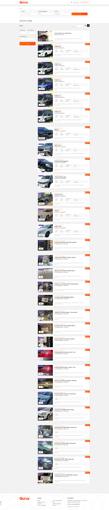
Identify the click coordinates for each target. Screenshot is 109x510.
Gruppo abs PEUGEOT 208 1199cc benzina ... (66, 242)
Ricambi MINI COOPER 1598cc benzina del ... (66, 427)
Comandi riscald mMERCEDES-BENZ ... (64, 297)
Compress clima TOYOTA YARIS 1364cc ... (65, 325)
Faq (53, 502)
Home (38, 500)
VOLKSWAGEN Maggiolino (61, 161)
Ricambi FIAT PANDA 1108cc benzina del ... (65, 443)
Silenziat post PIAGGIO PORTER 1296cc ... (65, 270)
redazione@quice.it (75, 504)
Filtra (27, 43)
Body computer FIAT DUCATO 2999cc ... (65, 339)
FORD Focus (57, 64)
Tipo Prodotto (31, 30)
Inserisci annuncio (41, 502)
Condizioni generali (56, 503)
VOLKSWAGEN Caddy (60, 177)
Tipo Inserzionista (23, 36)
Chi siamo (39, 503)
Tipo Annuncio (22, 30)
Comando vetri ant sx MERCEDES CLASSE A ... (66, 475)
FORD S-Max (57, 226)
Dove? (56, 11)
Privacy (54, 505)
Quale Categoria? (42, 11)
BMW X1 (56, 129)
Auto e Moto (41, 45)
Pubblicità (69, 506)
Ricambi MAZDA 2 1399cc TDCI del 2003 (65, 394)
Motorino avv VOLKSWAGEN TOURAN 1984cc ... (67, 284)
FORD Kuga (57, 46)
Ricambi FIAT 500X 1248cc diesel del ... (64, 459)
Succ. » (66, 488)
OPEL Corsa (57, 145)
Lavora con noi (76, 506)
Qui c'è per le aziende (57, 500)
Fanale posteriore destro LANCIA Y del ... (65, 352)
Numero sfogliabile (41, 505)
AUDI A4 (56, 210)
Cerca (79, 13)
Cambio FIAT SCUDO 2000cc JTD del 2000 (65, 312)
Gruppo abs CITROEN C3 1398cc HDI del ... (65, 257)
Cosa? (23, 11)
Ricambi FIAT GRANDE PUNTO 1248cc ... (64, 409)
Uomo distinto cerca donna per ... (63, 33)
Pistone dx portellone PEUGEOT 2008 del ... (66, 380)
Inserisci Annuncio (84, 2)
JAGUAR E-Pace (58, 194)
